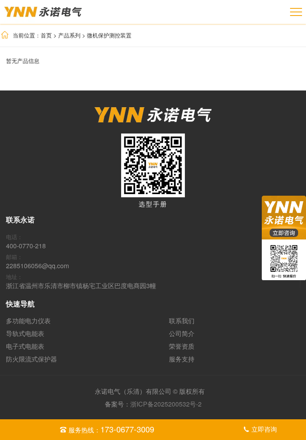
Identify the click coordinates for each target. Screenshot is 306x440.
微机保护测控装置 (109, 35)
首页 (46, 35)
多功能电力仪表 (28, 320)
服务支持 (181, 358)
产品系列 (69, 35)
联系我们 (181, 320)
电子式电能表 (25, 346)
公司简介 (181, 333)
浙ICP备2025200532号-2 (166, 404)
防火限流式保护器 (31, 358)
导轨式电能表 (25, 333)
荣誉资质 (181, 346)
